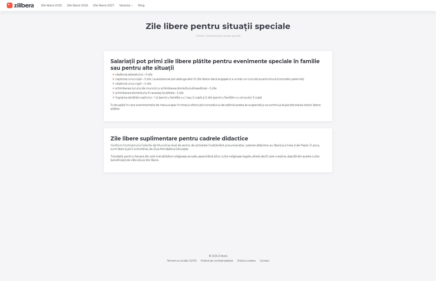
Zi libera (200, 35)
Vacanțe (124, 5)
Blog (141, 5)
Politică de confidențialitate (217, 260)
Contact (264, 260)
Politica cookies (246, 260)
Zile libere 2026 (77, 5)
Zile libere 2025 (51, 5)
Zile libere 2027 (103, 5)
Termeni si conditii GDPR (182, 260)
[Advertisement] (218, 213)
